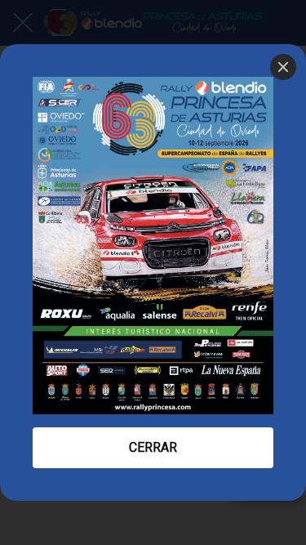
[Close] (283, 67)
